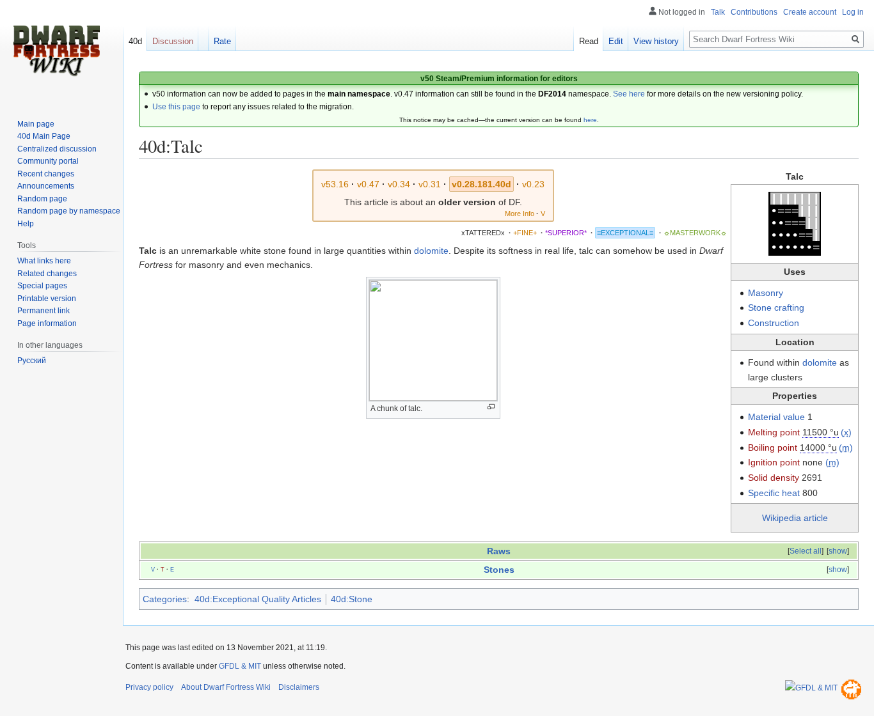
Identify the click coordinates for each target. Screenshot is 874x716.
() (846, 432)
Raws (499, 551)
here (590, 119)
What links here (44, 260)
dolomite (819, 362)
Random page (42, 198)
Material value (776, 417)
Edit (615, 41)
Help (25, 223)
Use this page (176, 107)
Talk (718, 12)
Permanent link (43, 310)
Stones (499, 569)
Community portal (48, 161)
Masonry (765, 293)
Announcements (45, 186)
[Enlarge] (491, 406)
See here (629, 94)
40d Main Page (43, 136)
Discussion (172, 41)
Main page (35, 124)
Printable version (46, 298)
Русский (31, 360)
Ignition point (774, 462)
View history (656, 41)
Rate (222, 41)
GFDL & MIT (240, 666)
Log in (853, 12)
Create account (809, 12)
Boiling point (772, 447)
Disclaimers (298, 687)
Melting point (774, 432)
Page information (47, 323)
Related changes (47, 273)
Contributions (754, 12)
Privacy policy (149, 687)
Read (588, 41)
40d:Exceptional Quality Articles (258, 599)
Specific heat (774, 493)
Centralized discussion (57, 148)
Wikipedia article (795, 518)
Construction (773, 323)
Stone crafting (776, 307)
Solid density (773, 477)
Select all (806, 551)
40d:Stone (351, 599)
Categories (165, 599)
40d (135, 41)
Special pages (42, 285)
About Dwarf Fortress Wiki (226, 687)
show (838, 551)
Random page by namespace (68, 210)
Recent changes (45, 173)
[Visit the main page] (56, 51)
